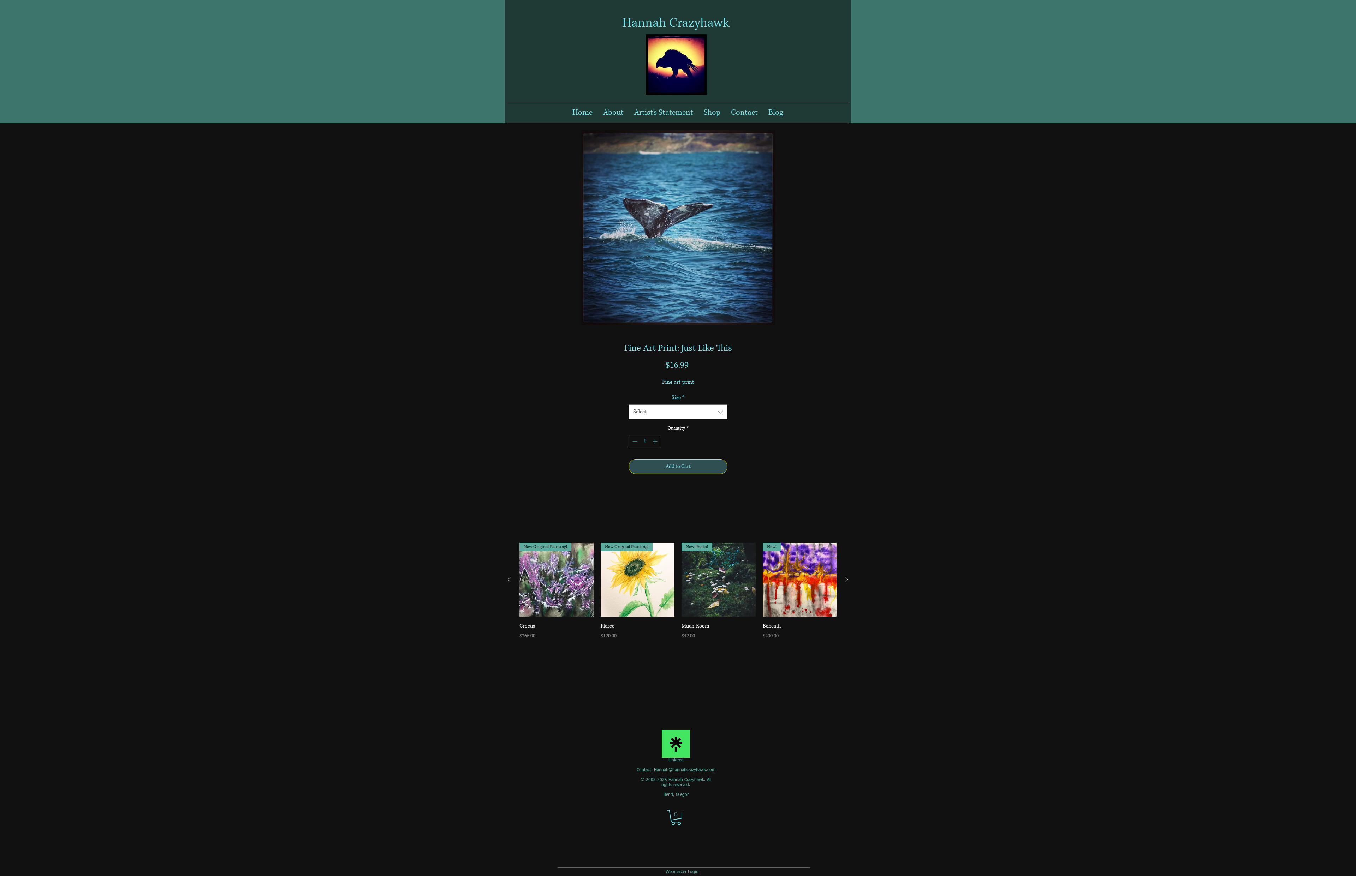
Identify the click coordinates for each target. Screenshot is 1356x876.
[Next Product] (847, 579)
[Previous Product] (509, 579)
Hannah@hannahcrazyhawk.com (684, 770)
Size (678, 397)
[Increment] (655, 441)
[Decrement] (634, 441)
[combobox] (678, 411)
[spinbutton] (644, 441)
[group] (678, 595)
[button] (676, 817)
